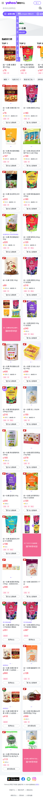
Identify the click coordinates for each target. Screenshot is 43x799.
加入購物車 (12, 122)
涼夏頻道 (17, 37)
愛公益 (17, 55)
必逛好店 (17, 41)
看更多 (17, 59)
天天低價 (17, 32)
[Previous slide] (3, 93)
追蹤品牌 (21, 32)
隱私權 (21, 795)
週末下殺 (17, 46)
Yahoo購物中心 (15, 3)
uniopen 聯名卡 (27, 13)
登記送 (17, 19)
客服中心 (12, 790)
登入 (37, 3)
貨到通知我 (32, 726)
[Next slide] (19, 93)
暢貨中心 (17, 23)
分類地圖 (29, 795)
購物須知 (30, 790)
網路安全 (14, 795)
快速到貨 (17, 28)
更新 (37, 784)
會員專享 (17, 50)
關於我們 (21, 790)
